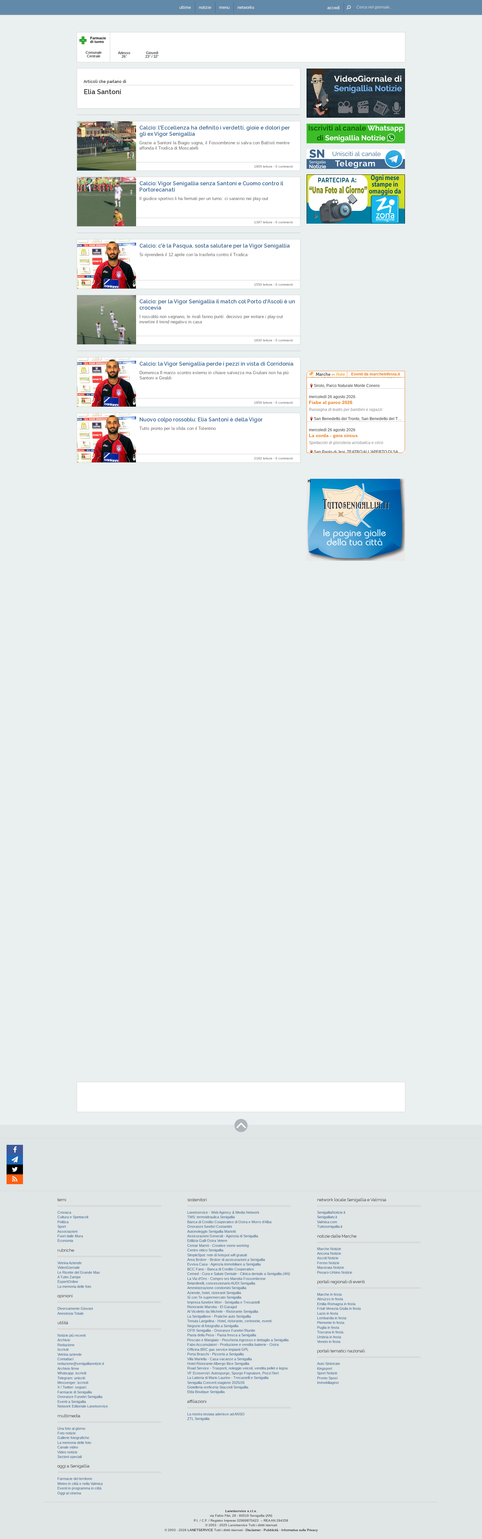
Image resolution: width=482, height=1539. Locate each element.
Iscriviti (63, 1349)
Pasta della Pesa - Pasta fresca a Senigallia (221, 1335)
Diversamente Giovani (75, 1308)
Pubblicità (271, 1530)
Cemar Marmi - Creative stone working (218, 1245)
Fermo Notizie (328, 1263)
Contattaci (65, 1359)
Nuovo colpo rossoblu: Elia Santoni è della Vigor (201, 419)
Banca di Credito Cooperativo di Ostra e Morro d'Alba (229, 1222)
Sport (61, 1226)
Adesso (124, 54)
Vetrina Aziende (69, 1263)
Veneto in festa (328, 1342)
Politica (63, 1222)
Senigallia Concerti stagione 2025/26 (216, 1383)
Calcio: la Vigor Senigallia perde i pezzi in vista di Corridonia (216, 364)
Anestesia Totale (70, 1313)
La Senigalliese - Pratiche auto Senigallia (219, 1316)
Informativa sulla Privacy (299, 1530)
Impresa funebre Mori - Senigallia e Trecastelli (223, 1302)
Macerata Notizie (330, 1267)
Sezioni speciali (69, 1457)
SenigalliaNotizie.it (331, 1212)
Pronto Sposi (327, 1378)
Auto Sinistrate (328, 1364)
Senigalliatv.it (327, 1217)
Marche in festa (329, 1294)
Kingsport (324, 1368)
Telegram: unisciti (71, 1378)
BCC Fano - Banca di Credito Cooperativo (220, 1269)
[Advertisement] (356, 271)
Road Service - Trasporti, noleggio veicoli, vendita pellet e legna (237, 1368)
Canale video (67, 1447)
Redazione (65, 1345)
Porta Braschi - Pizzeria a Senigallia (215, 1354)
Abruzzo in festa (330, 1299)
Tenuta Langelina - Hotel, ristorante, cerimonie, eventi (229, 1321)
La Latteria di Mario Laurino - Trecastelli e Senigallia (228, 1378)
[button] (333, 7)
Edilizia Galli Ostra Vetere (207, 1241)
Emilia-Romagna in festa (336, 1304)
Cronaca (64, 1212)
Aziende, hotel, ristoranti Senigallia (214, 1293)
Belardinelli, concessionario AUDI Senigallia (221, 1283)
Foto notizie (66, 1433)
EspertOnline (67, 1282)
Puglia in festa (328, 1327)
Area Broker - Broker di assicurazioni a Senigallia (226, 1260)
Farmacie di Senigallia (74, 1392)
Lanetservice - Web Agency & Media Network (223, 1212)
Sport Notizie (327, 1373)
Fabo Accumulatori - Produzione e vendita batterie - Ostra (233, 1345)
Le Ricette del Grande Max (78, 1272)
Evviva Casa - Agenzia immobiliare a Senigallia (224, 1264)
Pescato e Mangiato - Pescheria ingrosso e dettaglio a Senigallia (238, 1340)
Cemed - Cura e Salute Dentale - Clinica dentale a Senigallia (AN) (238, 1274)
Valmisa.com (327, 1222)
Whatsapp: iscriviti (71, 1373)
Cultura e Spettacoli (72, 1217)
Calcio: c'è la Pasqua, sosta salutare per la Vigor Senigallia (214, 246)
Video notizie (67, 1452)
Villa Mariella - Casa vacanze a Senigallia (219, 1359)
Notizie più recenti (71, 1335)
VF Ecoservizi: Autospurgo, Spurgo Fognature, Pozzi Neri (233, 1373)
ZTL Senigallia (198, 1419)
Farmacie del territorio (74, 1479)
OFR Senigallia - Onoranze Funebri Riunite (221, 1330)
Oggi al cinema (69, 1493)
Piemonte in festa (330, 1323)
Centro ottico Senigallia (205, 1250)
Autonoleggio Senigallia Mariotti (211, 1231)
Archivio (63, 1340)
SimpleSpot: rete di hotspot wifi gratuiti (217, 1255)
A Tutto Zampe (69, 1277)
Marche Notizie (329, 1249)
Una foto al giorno (71, 1428)
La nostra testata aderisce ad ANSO (216, 1414)
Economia (65, 1241)
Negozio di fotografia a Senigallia (212, 1326)
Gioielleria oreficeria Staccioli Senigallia (217, 1387)
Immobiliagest (328, 1383)
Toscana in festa (330, 1332)
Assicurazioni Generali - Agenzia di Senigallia (222, 1236)
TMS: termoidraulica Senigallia (211, 1217)
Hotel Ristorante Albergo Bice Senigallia (218, 1364)
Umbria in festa (329, 1337)
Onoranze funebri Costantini (209, 1226)
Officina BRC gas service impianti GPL (218, 1349)
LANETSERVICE (200, 1530)
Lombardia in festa (331, 1318)
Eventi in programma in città (79, 1488)
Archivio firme (68, 1368)
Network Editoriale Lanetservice (82, 1406)
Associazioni (67, 1231)
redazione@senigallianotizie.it (80, 1364)
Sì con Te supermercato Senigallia (214, 1297)
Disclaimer (253, 1530)
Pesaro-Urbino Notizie (334, 1272)
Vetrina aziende (69, 1354)
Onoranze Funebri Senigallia (79, 1397)
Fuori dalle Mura (70, 1236)
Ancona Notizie (329, 1253)
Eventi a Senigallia (71, 1402)
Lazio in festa (327, 1313)
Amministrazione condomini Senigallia (216, 1288)
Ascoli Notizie (327, 1258)
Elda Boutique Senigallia (206, 1392)
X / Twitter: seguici (71, 1387)
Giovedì (152, 54)
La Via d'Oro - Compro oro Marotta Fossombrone (226, 1279)
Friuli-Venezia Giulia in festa (339, 1308)
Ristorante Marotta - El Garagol (212, 1307)
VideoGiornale (68, 1267)
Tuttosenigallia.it (329, 1226)
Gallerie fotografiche (73, 1438)
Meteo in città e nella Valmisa (80, 1484)
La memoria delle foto (74, 1286)
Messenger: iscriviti (72, 1383)
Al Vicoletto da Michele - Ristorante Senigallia (222, 1311)
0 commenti (284, 166)
